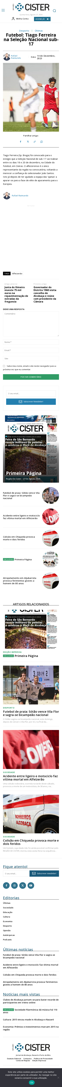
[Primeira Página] (31, 449)
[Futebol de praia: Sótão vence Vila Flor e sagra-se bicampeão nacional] (50, 495)
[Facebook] (21, 142)
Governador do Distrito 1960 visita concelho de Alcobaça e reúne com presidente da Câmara (45, 294)
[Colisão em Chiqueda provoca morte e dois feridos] (50, 538)
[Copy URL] (34, 142)
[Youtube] (31, 885)
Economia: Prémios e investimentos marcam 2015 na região (31, 1028)
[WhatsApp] (41, 142)
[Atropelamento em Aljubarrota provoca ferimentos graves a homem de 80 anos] (50, 580)
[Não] (58, 1077)
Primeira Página (24, 473)
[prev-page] (48, 420)
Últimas (39, 31)
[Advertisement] (31, 238)
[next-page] (54, 420)
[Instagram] (14, 885)
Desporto (24, 31)
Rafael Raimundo (16, 57)
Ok (31, 1082)
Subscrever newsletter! (46, 873)
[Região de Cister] (31, 7)
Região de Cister (13, 478)
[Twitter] (28, 142)
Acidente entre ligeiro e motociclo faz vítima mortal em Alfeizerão (21, 517)
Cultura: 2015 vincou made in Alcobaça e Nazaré (28, 1019)
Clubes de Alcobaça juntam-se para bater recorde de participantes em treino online (31, 1001)
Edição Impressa (12, 652)
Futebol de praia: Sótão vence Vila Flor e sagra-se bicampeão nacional (21, 495)
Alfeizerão (17, 273)
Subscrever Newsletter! (33, 401)
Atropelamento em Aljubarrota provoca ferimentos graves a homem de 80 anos (19, 580)
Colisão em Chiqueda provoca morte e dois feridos (19, 538)
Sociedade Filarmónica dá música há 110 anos (30, 1011)
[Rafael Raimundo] (7, 57)
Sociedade (9, 772)
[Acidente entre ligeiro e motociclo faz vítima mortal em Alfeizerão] (50, 516)
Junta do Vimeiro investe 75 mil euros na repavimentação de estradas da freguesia (16, 294)
